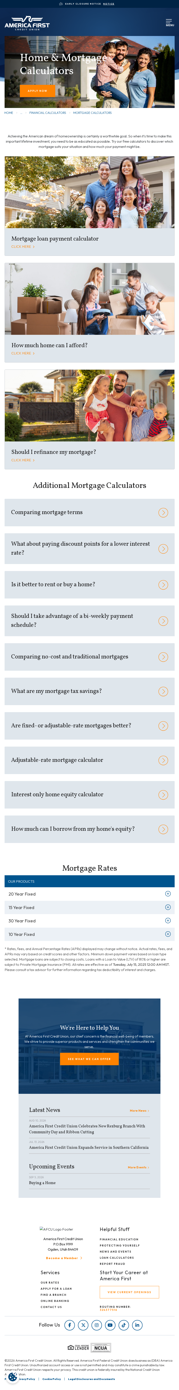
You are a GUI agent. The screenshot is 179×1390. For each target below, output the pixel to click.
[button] (89, 1059)
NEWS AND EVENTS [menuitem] (115, 1251)
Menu (169, 24)
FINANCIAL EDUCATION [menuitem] (119, 1239)
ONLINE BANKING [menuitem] (55, 1301)
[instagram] (96, 1325)
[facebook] (69, 1325)
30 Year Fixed (22, 920)
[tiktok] (124, 1325)
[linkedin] (137, 1325)
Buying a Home (42, 1183)
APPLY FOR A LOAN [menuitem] (56, 1288)
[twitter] (83, 1325)
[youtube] (110, 1325)
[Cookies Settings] (12, 1376)
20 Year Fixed (22, 894)
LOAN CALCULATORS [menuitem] (117, 1257)
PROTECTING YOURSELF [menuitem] (120, 1245)
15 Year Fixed (21, 907)
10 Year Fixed (22, 934)
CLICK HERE (21, 246)
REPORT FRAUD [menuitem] (112, 1263)
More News (138, 1111)
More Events (137, 1167)
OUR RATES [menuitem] (50, 1282)
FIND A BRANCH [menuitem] (54, 1294)
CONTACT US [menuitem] (51, 1307)
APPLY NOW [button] (37, 90)
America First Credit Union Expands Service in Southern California (89, 1148)
